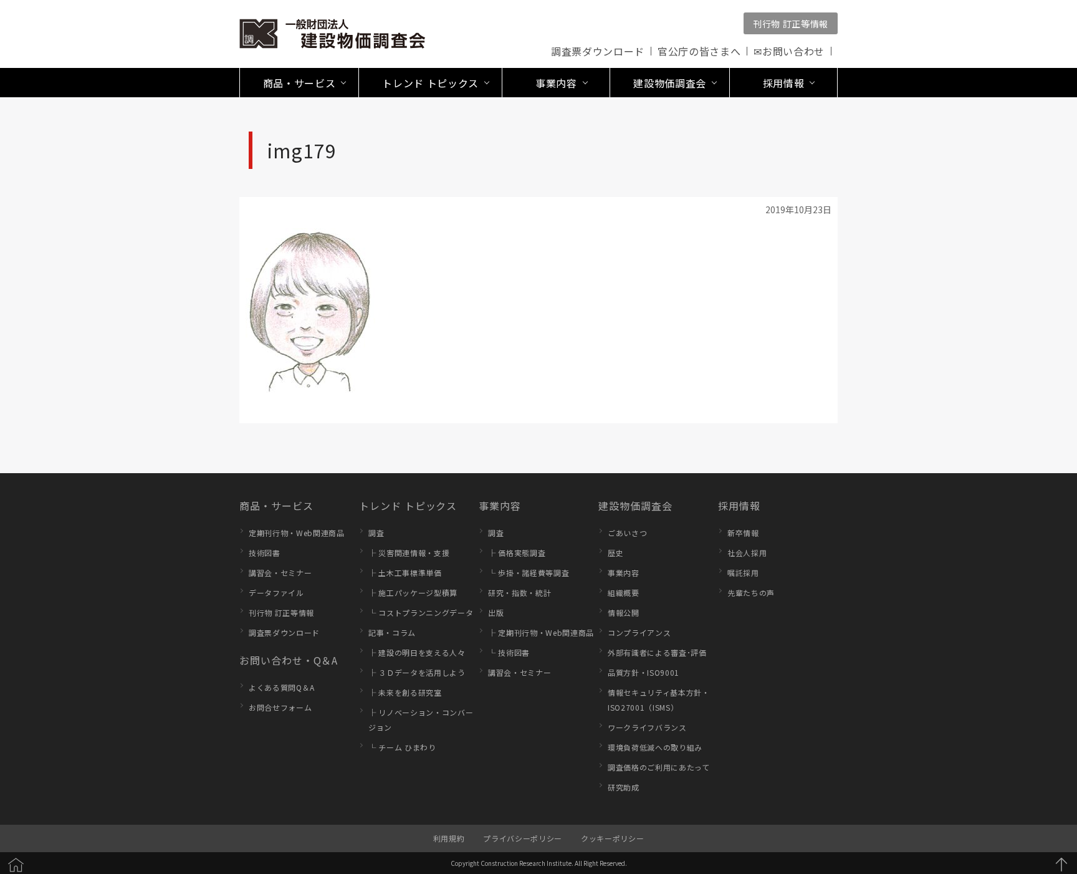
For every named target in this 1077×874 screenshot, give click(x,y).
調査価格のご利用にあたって (659, 767)
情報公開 (623, 612)
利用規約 (449, 838)
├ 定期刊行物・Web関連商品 (541, 632)
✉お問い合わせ (789, 51)
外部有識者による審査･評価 (657, 652)
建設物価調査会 (635, 505)
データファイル (276, 592)
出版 (496, 612)
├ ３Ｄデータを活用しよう (417, 672)
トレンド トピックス (408, 505)
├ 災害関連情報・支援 (408, 552)
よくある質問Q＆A (282, 687)
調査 (376, 532)
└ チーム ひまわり (402, 747)
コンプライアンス (639, 632)
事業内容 (500, 505)
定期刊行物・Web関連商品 (297, 532)
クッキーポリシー (612, 838)
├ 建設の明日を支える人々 (417, 652)
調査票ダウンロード (597, 51)
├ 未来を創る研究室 (405, 692)
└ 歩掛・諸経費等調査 (528, 572)
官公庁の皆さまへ (699, 51)
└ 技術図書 (509, 652)
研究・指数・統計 (519, 592)
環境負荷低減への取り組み (655, 747)
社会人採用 (747, 552)
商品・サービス (276, 505)
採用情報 (739, 505)
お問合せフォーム (280, 707)
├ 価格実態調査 (516, 552)
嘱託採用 (743, 572)
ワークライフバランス (647, 727)
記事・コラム (392, 632)
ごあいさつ (627, 532)
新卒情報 (743, 532)
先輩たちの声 (751, 592)
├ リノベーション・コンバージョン (420, 719)
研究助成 (623, 787)
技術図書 (264, 552)
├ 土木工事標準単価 (405, 572)
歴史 (615, 552)
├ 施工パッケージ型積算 (412, 592)
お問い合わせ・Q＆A (288, 660)
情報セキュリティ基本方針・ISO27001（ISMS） (659, 700)
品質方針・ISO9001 (643, 672)
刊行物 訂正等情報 (790, 23)
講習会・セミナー (280, 572)
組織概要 (623, 592)
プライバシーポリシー (522, 838)
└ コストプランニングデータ (420, 612)
